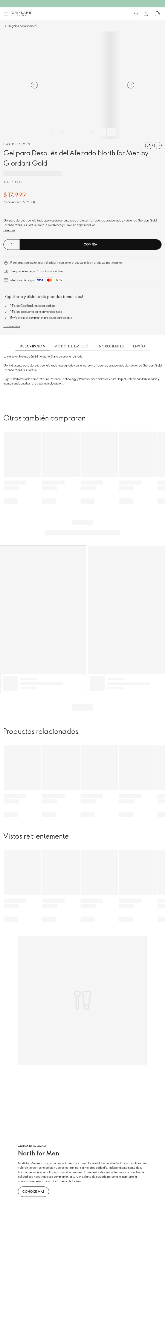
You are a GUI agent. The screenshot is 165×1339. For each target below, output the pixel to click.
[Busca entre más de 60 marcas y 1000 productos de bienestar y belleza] (136, 13)
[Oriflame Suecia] (21, 13)
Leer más (9, 230)
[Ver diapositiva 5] (92, 132)
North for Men (16, 143)
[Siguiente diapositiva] (130, 85)
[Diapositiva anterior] (34, 85)
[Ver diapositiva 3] (73, 132)
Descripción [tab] (33, 346)
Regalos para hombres (23, 26)
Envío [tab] (139, 346)
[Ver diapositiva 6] (102, 132)
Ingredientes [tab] (111, 346)
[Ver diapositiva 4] (82, 132)
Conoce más (11, 326)
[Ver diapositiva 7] (111, 132)
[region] (82, 85)
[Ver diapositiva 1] (53, 132)
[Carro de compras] (157, 13)
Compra (90, 244)
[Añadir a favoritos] (158, 145)
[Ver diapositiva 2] (63, 132)
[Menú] (5, 13)
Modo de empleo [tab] (71, 346)
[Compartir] (149, 145)
